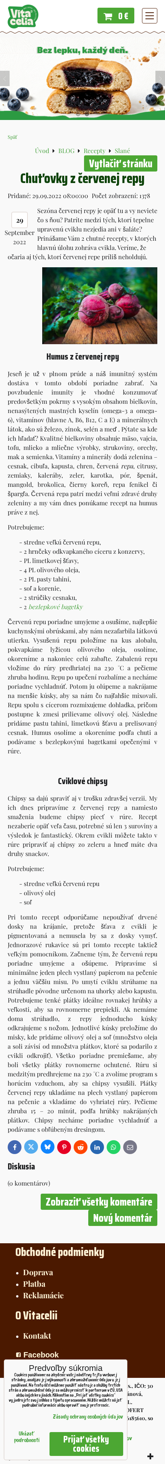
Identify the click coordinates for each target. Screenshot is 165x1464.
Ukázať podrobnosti (27, 1437)
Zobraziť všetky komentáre (99, 1202)
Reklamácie (43, 1295)
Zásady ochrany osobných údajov (88, 1417)
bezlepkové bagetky (55, 607)
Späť (12, 136)
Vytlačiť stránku (120, 163)
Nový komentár (122, 1218)
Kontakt (37, 1335)
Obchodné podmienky (59, 1252)
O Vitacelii (36, 1315)
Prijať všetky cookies (86, 1444)
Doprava (38, 1272)
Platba (34, 1283)
